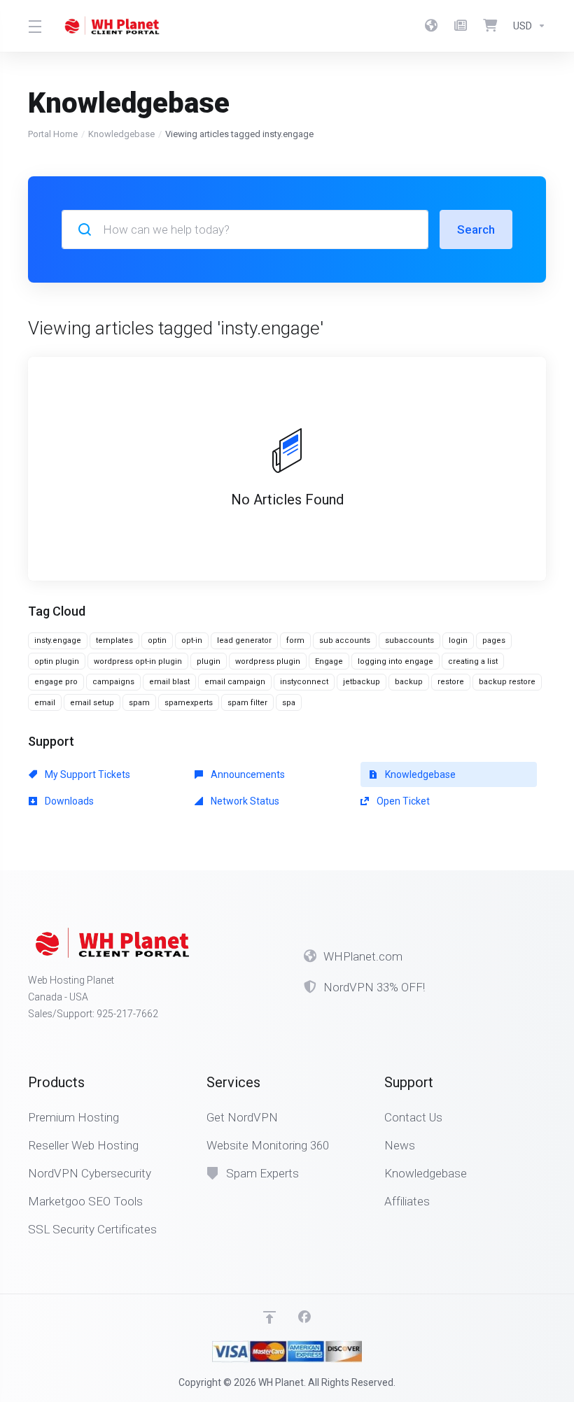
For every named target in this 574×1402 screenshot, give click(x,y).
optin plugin (56, 661)
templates (114, 640)
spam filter (247, 702)
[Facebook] (304, 1317)
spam (139, 702)
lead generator (244, 640)
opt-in (191, 640)
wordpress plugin (267, 661)
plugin (208, 661)
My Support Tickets (86, 774)
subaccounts (409, 640)
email (44, 702)
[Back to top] (269, 1317)
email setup (92, 702)
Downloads (68, 801)
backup (409, 681)
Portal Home (53, 134)
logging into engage (395, 661)
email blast (169, 681)
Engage (329, 661)
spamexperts (188, 702)
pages (493, 640)
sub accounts (344, 640)
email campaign (234, 681)
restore (451, 681)
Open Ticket (402, 801)
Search (476, 229)
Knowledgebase (121, 134)
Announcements (247, 774)
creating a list (473, 661)
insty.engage (57, 640)
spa (288, 702)
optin (157, 640)
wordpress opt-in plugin (138, 661)
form (295, 640)
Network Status (244, 801)
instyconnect (304, 681)
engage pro (56, 681)
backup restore (507, 681)
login (458, 640)
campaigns (113, 681)
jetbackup (361, 681)
